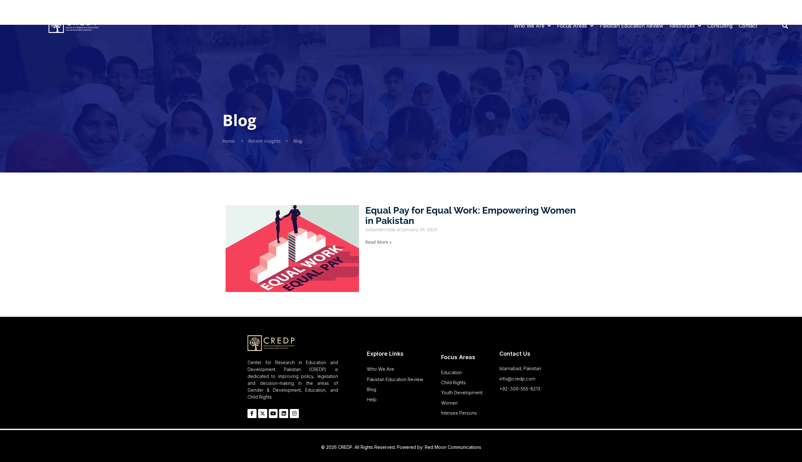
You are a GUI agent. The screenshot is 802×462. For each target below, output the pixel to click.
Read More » (378, 242)
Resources (682, 26)
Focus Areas (572, 26)
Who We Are (529, 26)
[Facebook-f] (754, 7)
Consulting (719, 26)
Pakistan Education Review (631, 26)
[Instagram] (787, 7)
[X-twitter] (262, 413)
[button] (785, 25)
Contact (748, 26)
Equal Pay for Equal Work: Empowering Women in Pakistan (470, 215)
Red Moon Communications (453, 447)
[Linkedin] (779, 7)
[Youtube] (771, 7)
